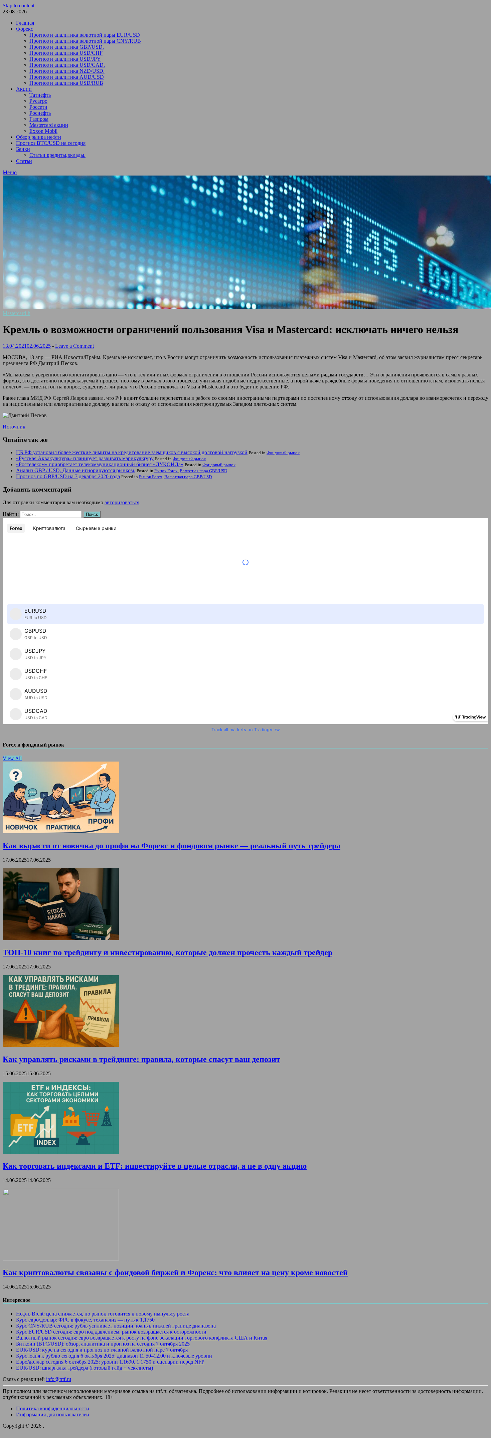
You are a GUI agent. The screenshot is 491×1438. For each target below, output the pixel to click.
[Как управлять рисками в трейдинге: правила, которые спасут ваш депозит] (61, 1045)
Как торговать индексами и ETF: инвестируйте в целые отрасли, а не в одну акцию (155, 1166)
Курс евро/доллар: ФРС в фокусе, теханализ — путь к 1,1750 (85, 1320)
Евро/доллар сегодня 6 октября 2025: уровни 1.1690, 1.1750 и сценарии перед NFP (110, 1362)
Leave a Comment (74, 346)
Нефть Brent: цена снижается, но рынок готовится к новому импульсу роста (102, 1314)
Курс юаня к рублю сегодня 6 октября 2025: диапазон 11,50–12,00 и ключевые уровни (114, 1356)
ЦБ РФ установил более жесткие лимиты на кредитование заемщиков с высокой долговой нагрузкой (132, 452)
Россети (38, 107)
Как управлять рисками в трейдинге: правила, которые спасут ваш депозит (141, 1059)
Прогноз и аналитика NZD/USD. (67, 71)
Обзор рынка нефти (38, 137)
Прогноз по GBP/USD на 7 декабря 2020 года (68, 476)
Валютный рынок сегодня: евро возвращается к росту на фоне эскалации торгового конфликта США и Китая (141, 1338)
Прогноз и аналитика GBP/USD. (66, 47)
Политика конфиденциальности (52, 1408)
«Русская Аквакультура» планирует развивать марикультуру (85, 458)
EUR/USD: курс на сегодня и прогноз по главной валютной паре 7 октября (102, 1350)
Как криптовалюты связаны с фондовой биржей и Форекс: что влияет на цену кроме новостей (175, 1272)
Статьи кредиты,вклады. (57, 155)
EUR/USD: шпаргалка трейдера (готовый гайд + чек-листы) (84, 1368)
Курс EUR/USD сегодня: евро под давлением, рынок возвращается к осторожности (111, 1332)
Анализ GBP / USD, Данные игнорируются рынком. (75, 470)
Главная (25, 23)
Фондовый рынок (283, 452)
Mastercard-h (16, 313)
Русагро (38, 101)
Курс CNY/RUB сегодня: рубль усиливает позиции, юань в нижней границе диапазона (116, 1326)
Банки (23, 149)
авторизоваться (122, 502)
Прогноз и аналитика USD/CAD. (67, 65)
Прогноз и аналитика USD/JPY (65, 59)
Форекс (24, 29)
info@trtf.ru (58, 1379)
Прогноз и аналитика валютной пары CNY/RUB (85, 41)
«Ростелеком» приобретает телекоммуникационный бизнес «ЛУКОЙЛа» (99, 464)
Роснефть (40, 113)
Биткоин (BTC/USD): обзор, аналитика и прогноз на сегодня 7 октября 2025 (103, 1344)
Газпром (38, 119)
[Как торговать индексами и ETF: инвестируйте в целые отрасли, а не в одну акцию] (61, 1152)
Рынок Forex (166, 470)
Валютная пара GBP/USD (203, 470)
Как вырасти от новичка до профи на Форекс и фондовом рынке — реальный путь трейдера (171, 845)
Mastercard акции (48, 125)
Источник (14, 426)
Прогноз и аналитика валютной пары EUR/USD (84, 35)
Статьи (24, 161)
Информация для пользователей (52, 1414)
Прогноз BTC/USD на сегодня (51, 143)
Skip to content (18, 5)
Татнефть (40, 95)
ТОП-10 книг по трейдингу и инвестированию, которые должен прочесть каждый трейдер (167, 952)
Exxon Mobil (43, 131)
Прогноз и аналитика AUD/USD (66, 77)
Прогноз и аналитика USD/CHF (66, 53)
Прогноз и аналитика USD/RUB (66, 83)
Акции (24, 89)
